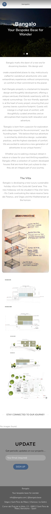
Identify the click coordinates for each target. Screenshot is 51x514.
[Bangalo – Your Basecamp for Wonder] (25, 4)
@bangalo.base (34, 497)
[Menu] (4, 4)
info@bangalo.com (18, 497)
